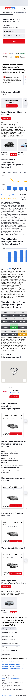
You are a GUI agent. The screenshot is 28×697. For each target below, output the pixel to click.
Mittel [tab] (9, 172)
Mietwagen (4, 695)
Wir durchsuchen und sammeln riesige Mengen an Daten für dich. (12, 686)
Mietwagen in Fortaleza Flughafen (11, 666)
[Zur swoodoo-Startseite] (10, 8)
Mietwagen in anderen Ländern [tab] (10, 643)
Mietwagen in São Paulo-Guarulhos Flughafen (14, 662)
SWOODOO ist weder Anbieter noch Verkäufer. (12, 683)
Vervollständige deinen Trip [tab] (9, 650)
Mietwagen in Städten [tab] (8, 636)
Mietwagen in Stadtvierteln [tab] (9, 632)
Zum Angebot (13, 154)
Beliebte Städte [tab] (6, 654)
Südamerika (11, 695)
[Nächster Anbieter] (24, 380)
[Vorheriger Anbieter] (3, 380)
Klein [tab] (4, 172)
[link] (12, 105)
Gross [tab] (15, 172)
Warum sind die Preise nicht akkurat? (13, 689)
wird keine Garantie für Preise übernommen (11, 678)
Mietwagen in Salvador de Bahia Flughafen (13, 664)
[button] (2, 8)
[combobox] (8, 25)
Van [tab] (25, 172)
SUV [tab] (20, 172)
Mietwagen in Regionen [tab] (8, 639)
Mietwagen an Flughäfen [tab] (8, 629)
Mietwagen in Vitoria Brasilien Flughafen (12, 668)
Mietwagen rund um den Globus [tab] (10, 647)
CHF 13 (14, 21)
